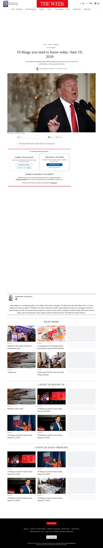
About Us (26, 529)
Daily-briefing (51, 47)
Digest (50, 44)
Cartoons (49, 9)
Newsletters (41, 9)
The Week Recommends (30, 9)
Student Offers (87, 9)
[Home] (12, 9)
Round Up (56, 44)
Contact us (54, 182)
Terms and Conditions (53, 529)
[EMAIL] (16, 299)
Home (45, 44)
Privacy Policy (65, 529)
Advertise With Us (35, 531)
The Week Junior (77, 9)
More (68, 9)
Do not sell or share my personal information (59, 531)
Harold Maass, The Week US (48, 68)
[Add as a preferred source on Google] (51, 537)
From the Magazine (59, 9)
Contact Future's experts (38, 529)
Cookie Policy (75, 529)
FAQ (43, 531)
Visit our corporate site (70, 543)
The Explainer (19, 9)
